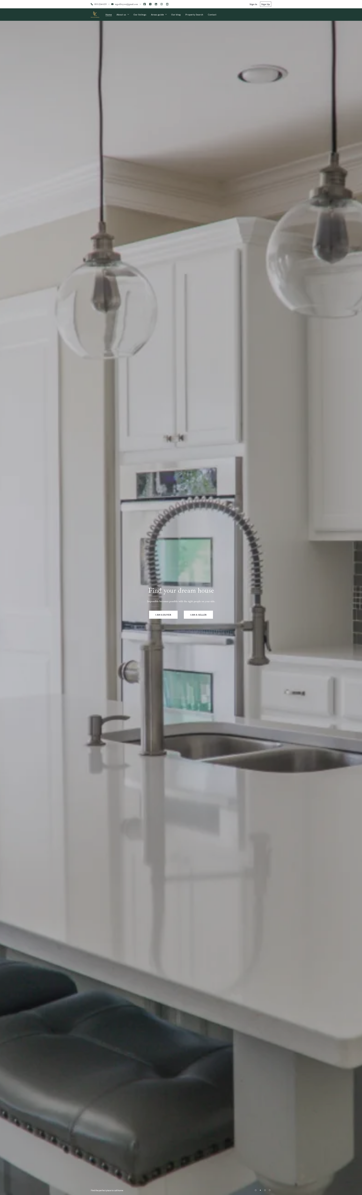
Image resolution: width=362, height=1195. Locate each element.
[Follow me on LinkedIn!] (156, 4)
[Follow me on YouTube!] (167, 4)
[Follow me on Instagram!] (161, 4)
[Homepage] (95, 14)
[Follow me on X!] (150, 4)
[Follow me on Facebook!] (144, 4)
